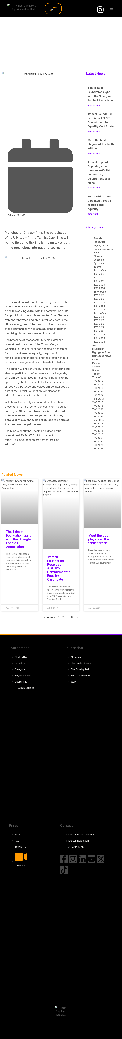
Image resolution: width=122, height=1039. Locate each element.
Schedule (99, 259)
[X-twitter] (100, 859)
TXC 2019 (99, 327)
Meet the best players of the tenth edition (101, 144)
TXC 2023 (99, 284)
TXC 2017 (99, 277)
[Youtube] (91, 859)
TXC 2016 (99, 273)
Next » (75, 617)
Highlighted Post (102, 245)
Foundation (100, 241)
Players (98, 256)
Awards (98, 238)
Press (13, 825)
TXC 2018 (99, 281)
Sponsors (99, 263)
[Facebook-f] (64, 859)
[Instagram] (100, 9)
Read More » (94, 105)
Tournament (19, 648)
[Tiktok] (64, 870)
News (97, 252)
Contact (66, 825)
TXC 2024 (99, 288)
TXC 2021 (99, 330)
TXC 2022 (99, 302)
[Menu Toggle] (111, 9)
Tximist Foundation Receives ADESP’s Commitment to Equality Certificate (59, 568)
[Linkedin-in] (82, 859)
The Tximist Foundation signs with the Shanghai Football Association (19, 539)
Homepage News (103, 249)
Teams (97, 266)
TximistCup (100, 270)
